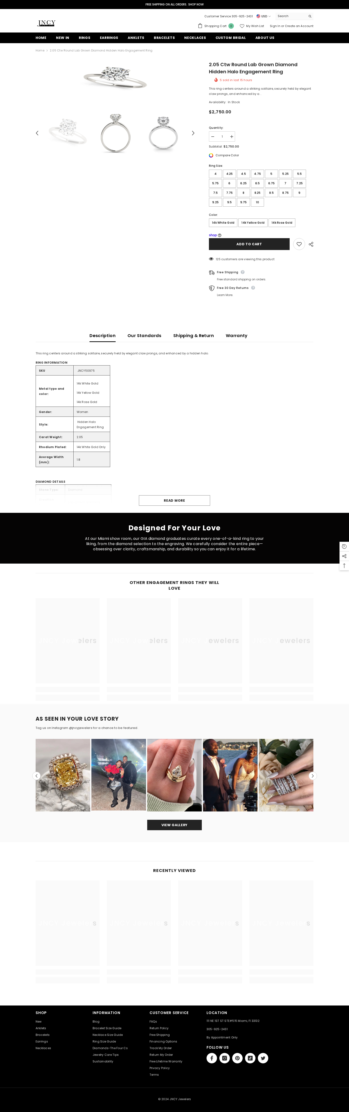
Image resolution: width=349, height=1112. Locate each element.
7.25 (299, 183)
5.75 (215, 183)
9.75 (243, 202)
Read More (174, 500)
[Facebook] (212, 1058)
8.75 (285, 193)
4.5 (243, 174)
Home (40, 50)
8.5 (271, 193)
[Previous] (37, 133)
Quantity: (216, 128)
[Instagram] (224, 1058)
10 (257, 202)
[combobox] (290, 16)
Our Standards (144, 335)
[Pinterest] (237, 1058)
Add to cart (249, 244)
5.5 (299, 174)
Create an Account (299, 26)
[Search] (294, 16)
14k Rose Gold (282, 223)
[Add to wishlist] (299, 244)
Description (103, 335)
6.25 (243, 183)
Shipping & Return (193, 335)
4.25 (229, 174)
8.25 (258, 193)
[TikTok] (250, 1058)
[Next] (193, 133)
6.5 (257, 183)
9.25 (215, 202)
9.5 (229, 202)
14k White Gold (223, 223)
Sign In (275, 26)
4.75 (257, 174)
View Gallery (174, 825)
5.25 (285, 174)
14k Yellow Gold (252, 223)
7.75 (229, 193)
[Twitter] (263, 1058)
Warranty (237, 335)
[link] (68, 689)
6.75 (271, 183)
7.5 (215, 193)
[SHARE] (309, 244)
